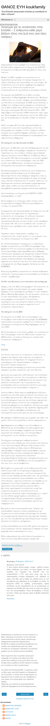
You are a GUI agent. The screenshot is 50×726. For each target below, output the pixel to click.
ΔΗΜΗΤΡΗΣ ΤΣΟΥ (12, 709)
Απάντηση (10, 599)
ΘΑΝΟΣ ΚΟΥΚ (10, 715)
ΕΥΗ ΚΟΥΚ (9, 712)
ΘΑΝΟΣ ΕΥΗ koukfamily (23, 7)
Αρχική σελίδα (25, 694)
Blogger (27, 723)
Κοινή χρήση (7, 549)
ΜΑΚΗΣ (8, 718)
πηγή (3, 344)
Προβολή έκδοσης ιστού (25, 699)
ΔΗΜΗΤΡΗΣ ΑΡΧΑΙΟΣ (13, 706)
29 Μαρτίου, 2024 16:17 (24, 561)
